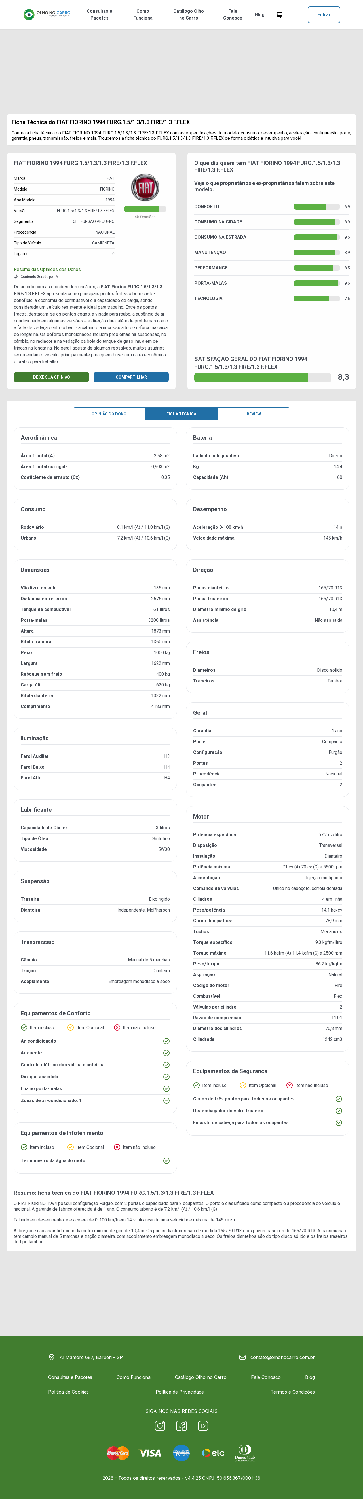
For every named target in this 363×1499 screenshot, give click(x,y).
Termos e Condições (293, 1392)
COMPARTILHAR (131, 377)
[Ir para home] (47, 14)
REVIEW (254, 414)
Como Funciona (143, 15)
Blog (260, 14)
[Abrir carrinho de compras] (279, 14)
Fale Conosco (232, 15)
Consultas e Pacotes (99, 15)
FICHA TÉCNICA (181, 414)
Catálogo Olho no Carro (188, 15)
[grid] (181, 805)
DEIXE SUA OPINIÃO (51, 377)
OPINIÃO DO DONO (109, 414)
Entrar (324, 14)
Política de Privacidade (180, 1392)
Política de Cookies (68, 1392)
